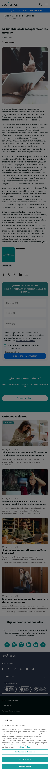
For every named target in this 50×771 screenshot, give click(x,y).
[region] (25, 743)
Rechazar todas (25, 759)
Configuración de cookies (25, 752)
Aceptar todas (25, 766)
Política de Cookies (25, 747)
